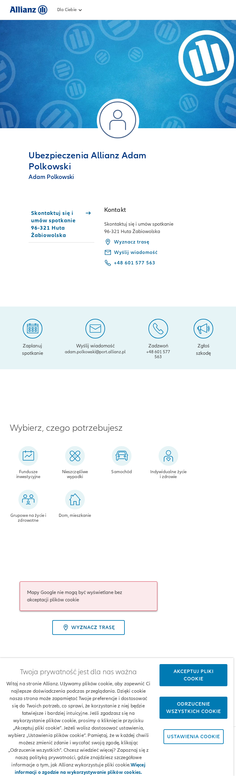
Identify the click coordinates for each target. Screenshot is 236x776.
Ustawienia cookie (193, 737)
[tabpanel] (165, 241)
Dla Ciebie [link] (67, 9)
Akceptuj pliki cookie (194, 675)
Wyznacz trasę (131, 242)
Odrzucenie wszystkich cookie (193, 708)
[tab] (61, 224)
